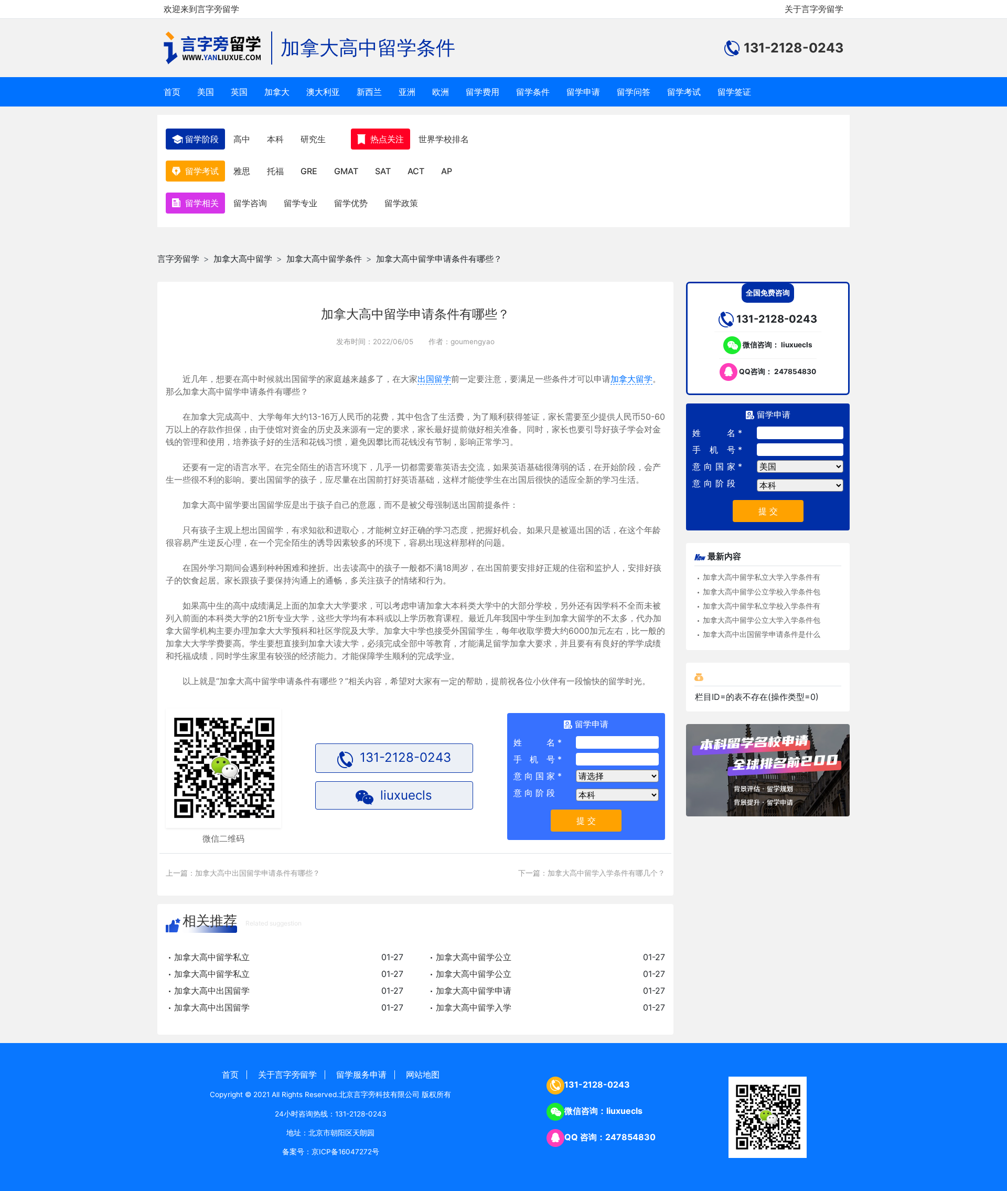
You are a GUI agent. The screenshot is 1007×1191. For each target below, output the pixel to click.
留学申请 (583, 92)
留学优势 (351, 203)
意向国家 (534, 776)
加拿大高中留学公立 (473, 957)
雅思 (241, 171)
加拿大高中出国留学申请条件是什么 (761, 634)
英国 (239, 92)
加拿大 (277, 92)
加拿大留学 (631, 379)
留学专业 (300, 203)
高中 (241, 139)
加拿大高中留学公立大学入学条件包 (761, 620)
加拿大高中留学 (242, 258)
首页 (172, 92)
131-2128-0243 (597, 1084)
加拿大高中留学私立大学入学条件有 (761, 577)
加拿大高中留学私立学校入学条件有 (761, 606)
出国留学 (434, 379)
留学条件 (533, 92)
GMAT (346, 171)
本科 (275, 139)
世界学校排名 (444, 139)
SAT (383, 171)
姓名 (534, 742)
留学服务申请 (361, 1074)
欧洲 (440, 92)
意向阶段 (534, 793)
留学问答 (633, 92)
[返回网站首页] (218, 48)
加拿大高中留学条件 (368, 47)
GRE (309, 171)
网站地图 (423, 1074)
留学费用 (482, 92)
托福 (275, 171)
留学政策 (401, 203)
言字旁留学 (178, 258)
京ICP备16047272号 (345, 1151)
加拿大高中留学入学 (473, 1007)
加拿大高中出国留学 (212, 990)
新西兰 (369, 92)
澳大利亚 (323, 92)
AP (446, 171)
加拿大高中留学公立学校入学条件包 (761, 592)
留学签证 (734, 92)
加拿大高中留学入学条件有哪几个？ (606, 873)
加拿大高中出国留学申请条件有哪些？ (257, 873)
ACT (416, 171)
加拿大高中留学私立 (212, 957)
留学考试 (684, 92)
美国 (205, 92)
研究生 (313, 139)
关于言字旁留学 (814, 9)
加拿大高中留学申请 (473, 990)
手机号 (534, 759)
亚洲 (407, 92)
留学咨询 (250, 203)
